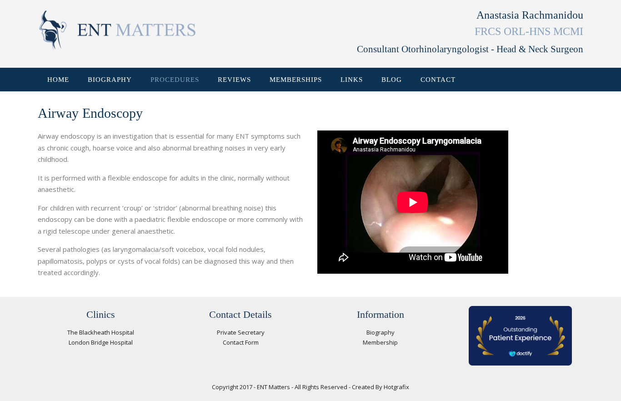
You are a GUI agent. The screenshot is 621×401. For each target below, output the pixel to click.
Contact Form (241, 342)
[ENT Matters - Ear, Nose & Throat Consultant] (117, 30)
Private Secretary (241, 332)
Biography (380, 332)
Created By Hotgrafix (380, 387)
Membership (380, 342)
